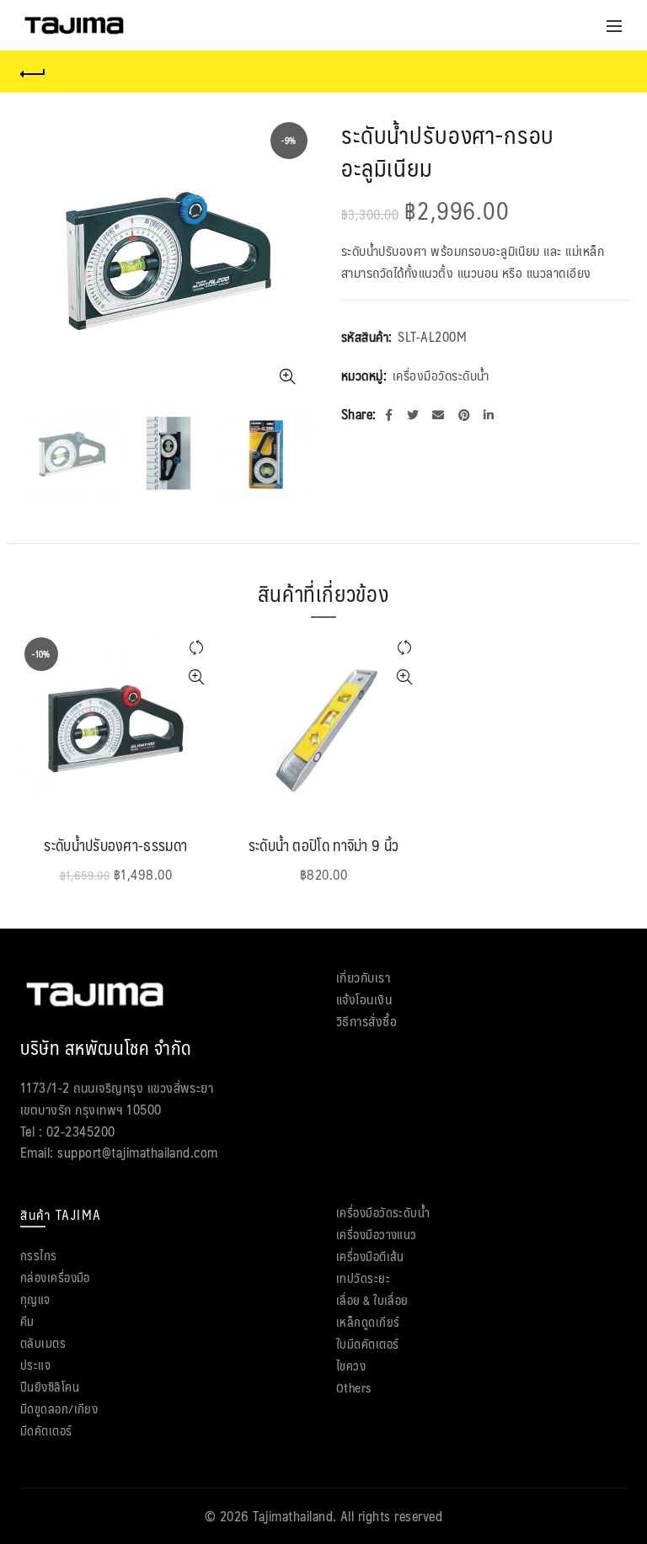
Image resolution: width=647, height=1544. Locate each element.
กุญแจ (35, 1298)
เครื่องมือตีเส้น (370, 1255)
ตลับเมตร (43, 1342)
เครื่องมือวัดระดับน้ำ (441, 375)
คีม (27, 1320)
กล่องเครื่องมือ (55, 1276)
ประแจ (35, 1364)
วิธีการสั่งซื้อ (366, 1020)
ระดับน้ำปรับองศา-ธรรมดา (115, 846)
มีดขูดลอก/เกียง (59, 1408)
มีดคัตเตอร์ (46, 1429)
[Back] (33, 71)
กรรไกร (38, 1254)
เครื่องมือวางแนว (376, 1233)
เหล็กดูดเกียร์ (368, 1321)
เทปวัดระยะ (363, 1277)
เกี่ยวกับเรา (363, 977)
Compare (196, 648)
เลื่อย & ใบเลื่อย (372, 1299)
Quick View (196, 677)
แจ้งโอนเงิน (364, 999)
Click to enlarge (287, 376)
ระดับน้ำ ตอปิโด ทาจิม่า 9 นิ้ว (324, 846)
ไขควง (351, 1365)
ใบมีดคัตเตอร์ (367, 1343)
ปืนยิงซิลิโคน (49, 1386)
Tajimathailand (293, 1515)
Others (354, 1387)
